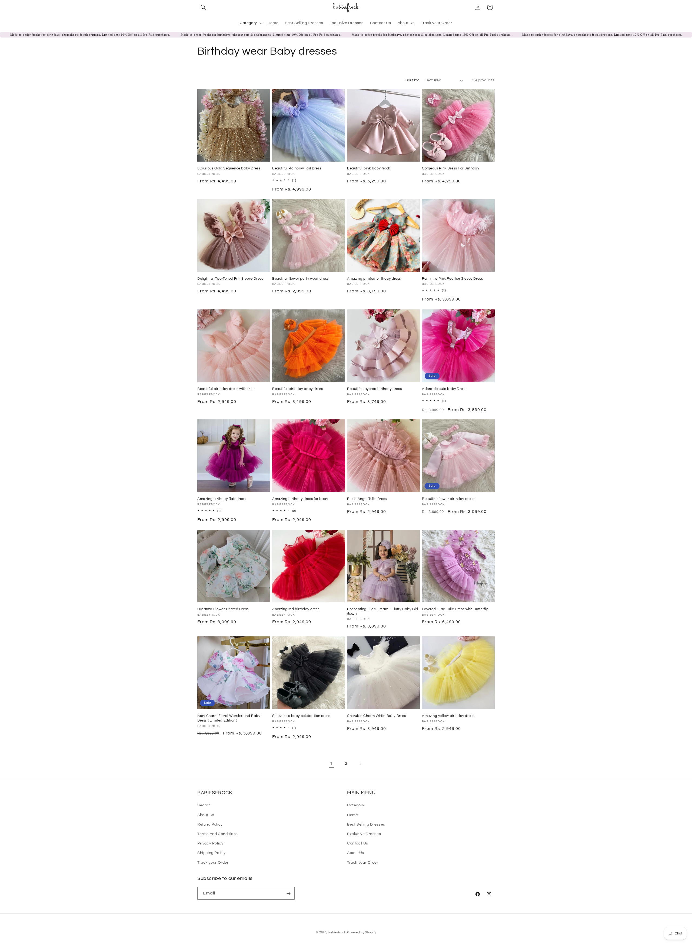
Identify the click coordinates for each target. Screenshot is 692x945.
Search (204, 805)
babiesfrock (337, 932)
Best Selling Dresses (366, 824)
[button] (203, 7)
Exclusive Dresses (364, 834)
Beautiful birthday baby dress (297, 389)
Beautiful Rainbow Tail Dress (296, 168)
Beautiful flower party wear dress (300, 279)
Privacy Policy (210, 843)
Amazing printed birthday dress (374, 279)
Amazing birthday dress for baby (300, 499)
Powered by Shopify (361, 932)
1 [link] (331, 764)
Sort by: (412, 80)
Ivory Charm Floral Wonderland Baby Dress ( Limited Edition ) (228, 718)
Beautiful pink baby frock (368, 168)
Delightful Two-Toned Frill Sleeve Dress (230, 279)
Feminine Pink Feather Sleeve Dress (452, 279)
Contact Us (357, 843)
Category (355, 805)
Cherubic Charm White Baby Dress (376, 716)
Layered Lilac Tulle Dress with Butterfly (455, 609)
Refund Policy (210, 824)
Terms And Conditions (217, 834)
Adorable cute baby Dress (444, 389)
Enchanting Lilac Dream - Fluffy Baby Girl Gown (382, 611)
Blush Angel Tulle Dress (367, 499)
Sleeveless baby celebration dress (301, 716)
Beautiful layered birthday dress (374, 389)
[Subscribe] (288, 893)
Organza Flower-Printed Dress (223, 609)
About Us (205, 815)
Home (352, 815)
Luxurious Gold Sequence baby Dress (228, 168)
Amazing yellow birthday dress (448, 716)
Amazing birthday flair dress (221, 499)
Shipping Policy (211, 853)
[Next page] (361, 764)
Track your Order (213, 862)
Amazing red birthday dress (296, 609)
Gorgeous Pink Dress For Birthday (450, 168)
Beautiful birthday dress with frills (226, 389)
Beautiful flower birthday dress (448, 499)
